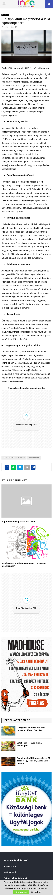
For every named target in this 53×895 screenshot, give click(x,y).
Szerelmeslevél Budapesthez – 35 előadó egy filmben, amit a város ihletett (33, 761)
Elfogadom (21, 892)
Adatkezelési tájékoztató (16, 860)
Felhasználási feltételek (15, 878)
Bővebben (36, 892)
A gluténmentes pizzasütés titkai (18, 521)
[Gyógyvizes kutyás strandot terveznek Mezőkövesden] (8, 731)
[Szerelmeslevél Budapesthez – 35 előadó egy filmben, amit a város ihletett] (8, 761)
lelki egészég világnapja (14, 458)
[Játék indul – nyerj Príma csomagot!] (8, 746)
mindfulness (34, 458)
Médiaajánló (10, 872)
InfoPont (5, 15)
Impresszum (10, 866)
